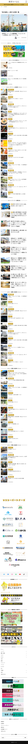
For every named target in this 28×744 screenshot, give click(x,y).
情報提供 (2, 721)
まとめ (2, 657)
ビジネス (2, 666)
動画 (2, 660)
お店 (2, 658)
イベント (2, 664)
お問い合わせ (3, 674)
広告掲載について (4, 729)
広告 (2, 672)
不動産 (2, 670)
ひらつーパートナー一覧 (5, 592)
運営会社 (2, 727)
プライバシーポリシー (5, 725)
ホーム (2, 649)
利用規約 (2, 723)
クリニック (3, 662)
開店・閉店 (3, 653)
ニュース (2, 651)
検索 (25, 737)
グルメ (2, 655)
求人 (2, 668)
